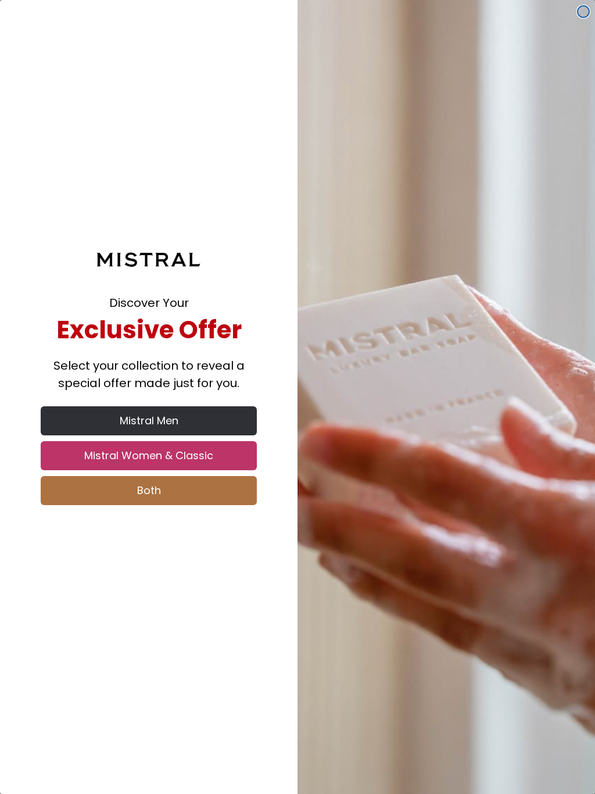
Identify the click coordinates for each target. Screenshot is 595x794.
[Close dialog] (583, 11)
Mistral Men (149, 420)
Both (149, 490)
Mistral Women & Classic (148, 455)
